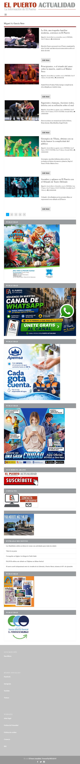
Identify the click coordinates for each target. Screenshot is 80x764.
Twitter (6, 698)
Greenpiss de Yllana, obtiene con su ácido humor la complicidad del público (57, 141)
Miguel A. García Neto (47, 37)
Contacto (7, 739)
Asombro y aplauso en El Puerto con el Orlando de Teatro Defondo (57, 180)
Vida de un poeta (11, 551)
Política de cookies (10, 732)
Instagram (7, 684)
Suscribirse (7, 656)
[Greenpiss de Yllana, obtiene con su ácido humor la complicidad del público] (22, 146)
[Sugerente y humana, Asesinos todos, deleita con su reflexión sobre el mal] (22, 110)
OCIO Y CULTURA (59, 111)
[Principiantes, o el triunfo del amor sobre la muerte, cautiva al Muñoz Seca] (22, 74)
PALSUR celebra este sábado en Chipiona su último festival (25, 561)
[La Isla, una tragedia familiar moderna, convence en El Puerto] (22, 38)
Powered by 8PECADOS (49, 758)
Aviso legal (7, 718)
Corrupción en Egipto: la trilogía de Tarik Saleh (21, 556)
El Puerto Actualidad (35, 758)
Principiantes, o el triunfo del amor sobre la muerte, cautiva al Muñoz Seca (56, 69)
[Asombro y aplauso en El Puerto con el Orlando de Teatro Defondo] (22, 187)
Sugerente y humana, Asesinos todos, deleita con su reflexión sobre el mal (57, 104)
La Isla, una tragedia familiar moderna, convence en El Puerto (55, 31)
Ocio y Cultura (45, 39)
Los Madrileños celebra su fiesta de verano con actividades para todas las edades (31, 546)
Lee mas (45, 60)
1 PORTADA (69, 37)
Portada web (49, 77)
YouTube (7, 691)
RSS (5, 746)
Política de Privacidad (11, 725)
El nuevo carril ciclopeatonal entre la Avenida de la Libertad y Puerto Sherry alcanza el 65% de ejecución (39, 566)
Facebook (7, 677)
